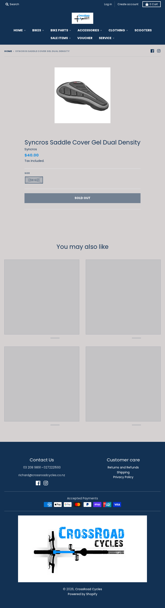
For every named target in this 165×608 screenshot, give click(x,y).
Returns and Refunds (123, 467)
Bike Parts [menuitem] (59, 30)
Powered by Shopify (82, 594)
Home (8, 51)
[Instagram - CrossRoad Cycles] (159, 51)
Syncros (30, 149)
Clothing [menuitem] (116, 30)
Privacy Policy (123, 477)
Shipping (123, 472)
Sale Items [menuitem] (59, 38)
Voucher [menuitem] (84, 38)
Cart (154, 4)
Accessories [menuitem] (88, 30)
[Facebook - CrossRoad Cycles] (152, 51)
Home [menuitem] (18, 30)
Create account (128, 4)
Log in (108, 4)
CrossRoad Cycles (88, 589)
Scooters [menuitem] (143, 30)
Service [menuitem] (105, 38)
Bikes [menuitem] (36, 30)
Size (27, 173)
